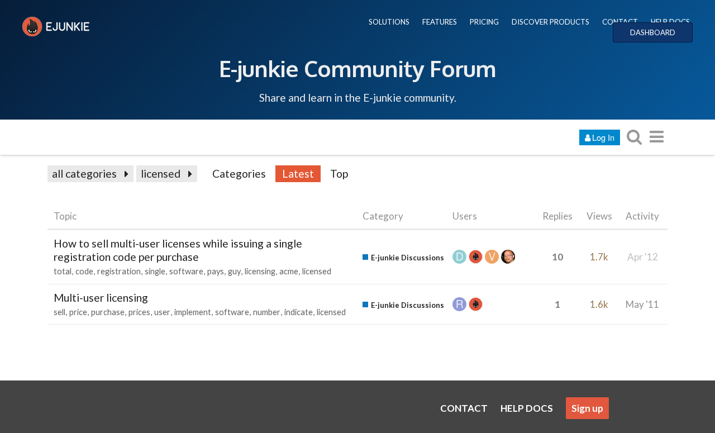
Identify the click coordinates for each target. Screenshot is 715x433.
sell (59, 312)
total (63, 271)
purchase (108, 312)
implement (192, 312)
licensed (160, 173)
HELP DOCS (670, 21)
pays (215, 271)
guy (234, 271)
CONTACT (620, 21)
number (266, 312)
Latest (298, 173)
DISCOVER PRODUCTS (550, 21)
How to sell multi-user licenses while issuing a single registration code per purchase (178, 250)
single (155, 271)
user (162, 312)
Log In (603, 137)
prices (139, 312)
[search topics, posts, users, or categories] (634, 136)
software (186, 271)
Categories (239, 173)
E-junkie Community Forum (357, 68)
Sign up (587, 408)
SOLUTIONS (389, 21)
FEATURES (439, 21)
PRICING (484, 21)
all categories (84, 173)
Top (339, 173)
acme (288, 271)
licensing (260, 271)
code (84, 271)
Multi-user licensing (101, 297)
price (78, 312)
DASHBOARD (652, 32)
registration (119, 271)
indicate (298, 312)
